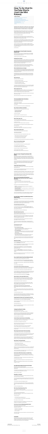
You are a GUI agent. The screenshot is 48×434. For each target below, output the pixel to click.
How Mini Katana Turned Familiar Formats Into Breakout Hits (20, 17)
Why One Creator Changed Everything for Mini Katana (20, 19)
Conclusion (15, 23)
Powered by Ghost (24, 431)
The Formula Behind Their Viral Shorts (18, 18)
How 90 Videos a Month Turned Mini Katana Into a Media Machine (21, 20)
